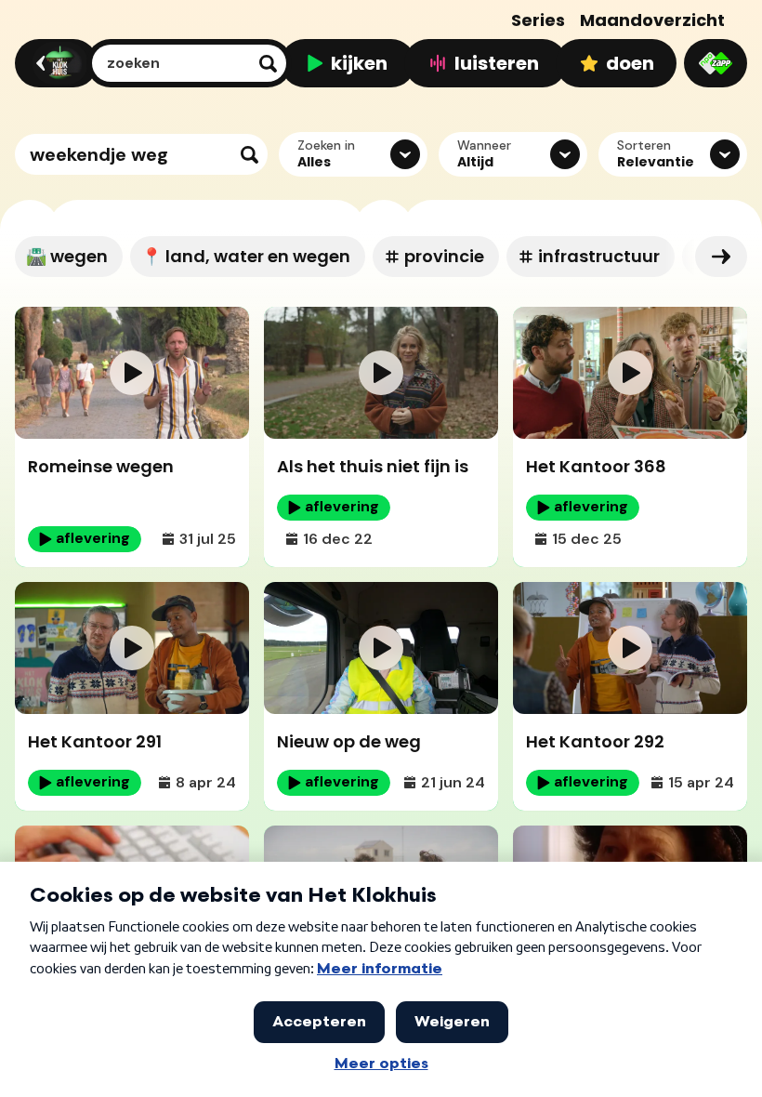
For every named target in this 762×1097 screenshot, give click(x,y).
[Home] (53, 63)
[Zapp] (715, 63)
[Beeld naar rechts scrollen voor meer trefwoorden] (721, 256)
